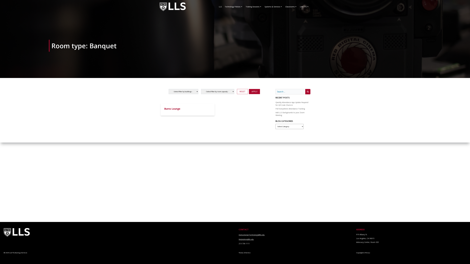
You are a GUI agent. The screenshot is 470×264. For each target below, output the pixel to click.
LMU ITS (303, 7)
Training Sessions (252, 7)
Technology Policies (233, 7)
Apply (254, 91)
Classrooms (290, 7)
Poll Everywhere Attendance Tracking (290, 109)
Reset (242, 91)
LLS (220, 7)
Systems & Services (272, 7)
